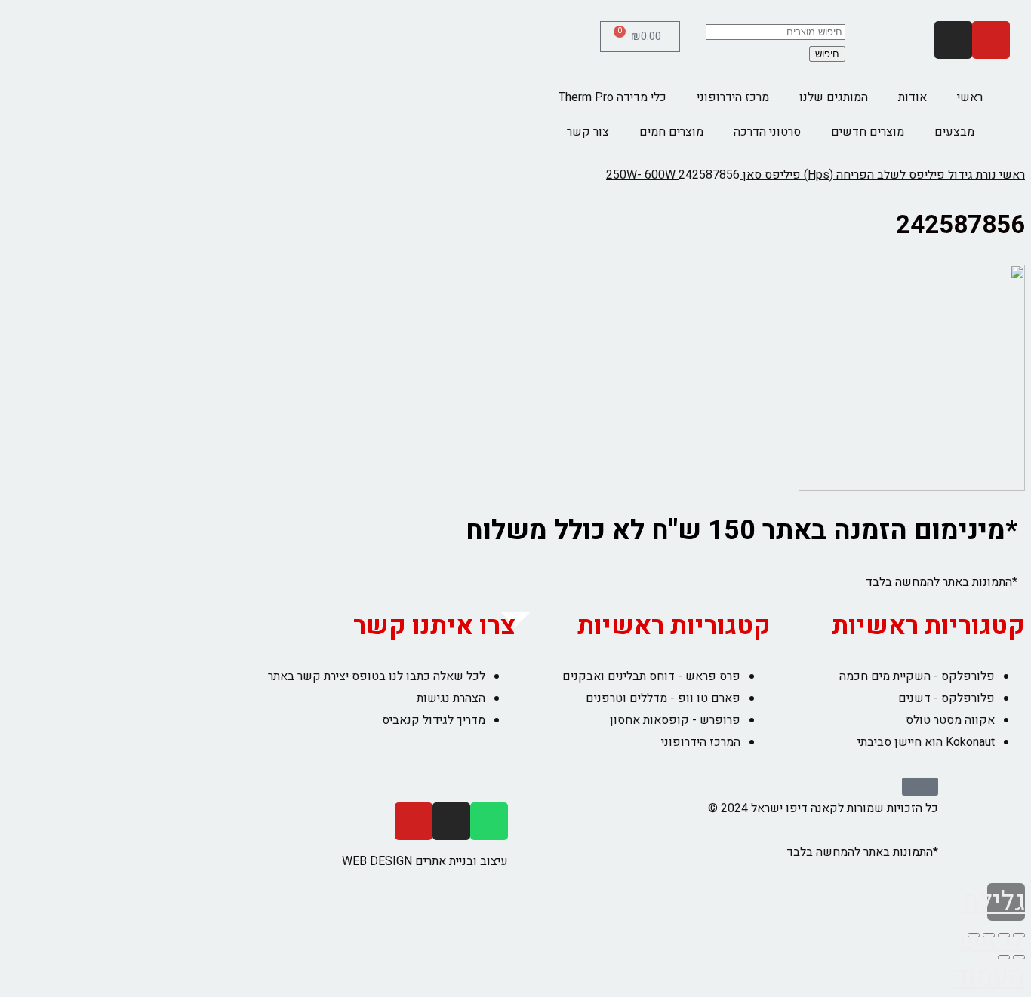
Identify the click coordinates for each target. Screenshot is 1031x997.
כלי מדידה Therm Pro (612, 97)
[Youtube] (991, 40)
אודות (912, 97)
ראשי (970, 97)
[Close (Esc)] (1019, 935)
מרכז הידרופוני (733, 97)
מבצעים (954, 132)
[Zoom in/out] (974, 935)
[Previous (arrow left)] (1019, 957)
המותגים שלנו (833, 97)
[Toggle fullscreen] (989, 935)
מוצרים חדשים (867, 132)
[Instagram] (953, 40)
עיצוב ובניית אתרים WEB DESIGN (425, 861)
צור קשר (588, 132)
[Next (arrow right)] (1004, 957)
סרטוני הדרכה (767, 132)
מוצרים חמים (671, 132)
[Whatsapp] (489, 821)
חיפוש (827, 54)
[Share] (1004, 935)
